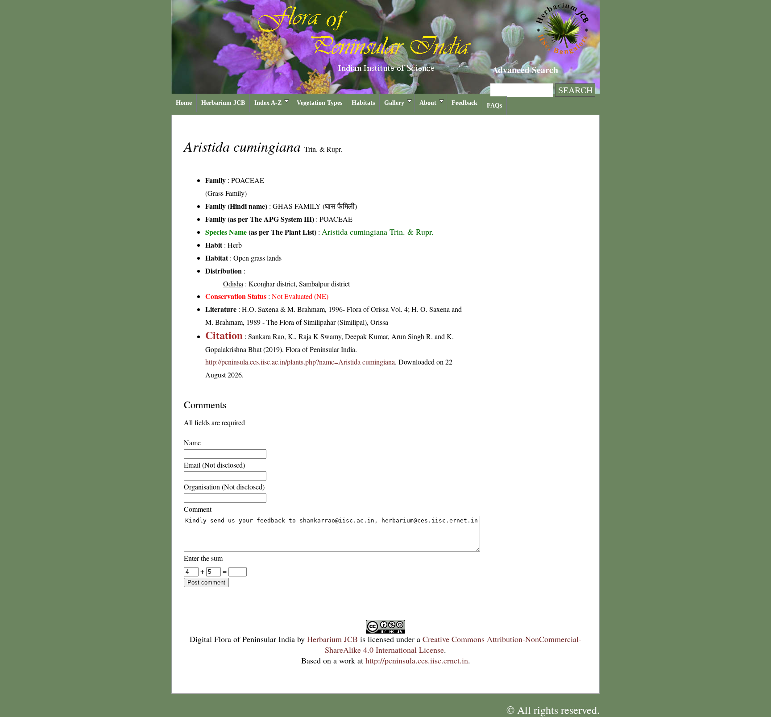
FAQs (494, 105)
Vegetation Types (319, 102)
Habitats (363, 102)
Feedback (464, 102)
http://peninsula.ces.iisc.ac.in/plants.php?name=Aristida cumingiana (300, 361)
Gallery (394, 102)
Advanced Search (525, 69)
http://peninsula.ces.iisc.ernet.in (416, 660)
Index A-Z (268, 102)
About (427, 102)
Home (184, 102)
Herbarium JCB (223, 102)
